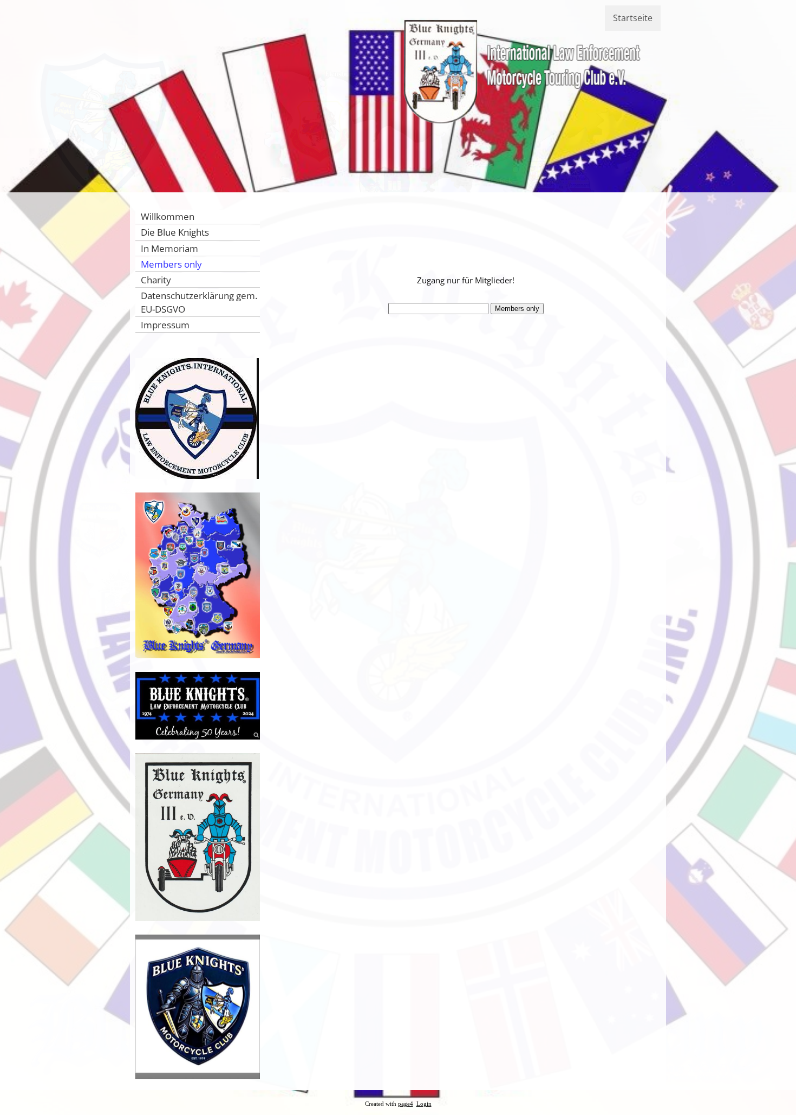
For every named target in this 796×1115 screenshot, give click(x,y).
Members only (171, 264)
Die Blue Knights (175, 232)
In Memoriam (169, 248)
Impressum (165, 325)
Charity (156, 280)
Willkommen (167, 216)
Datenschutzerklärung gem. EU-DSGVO (199, 302)
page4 (405, 1104)
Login (424, 1104)
